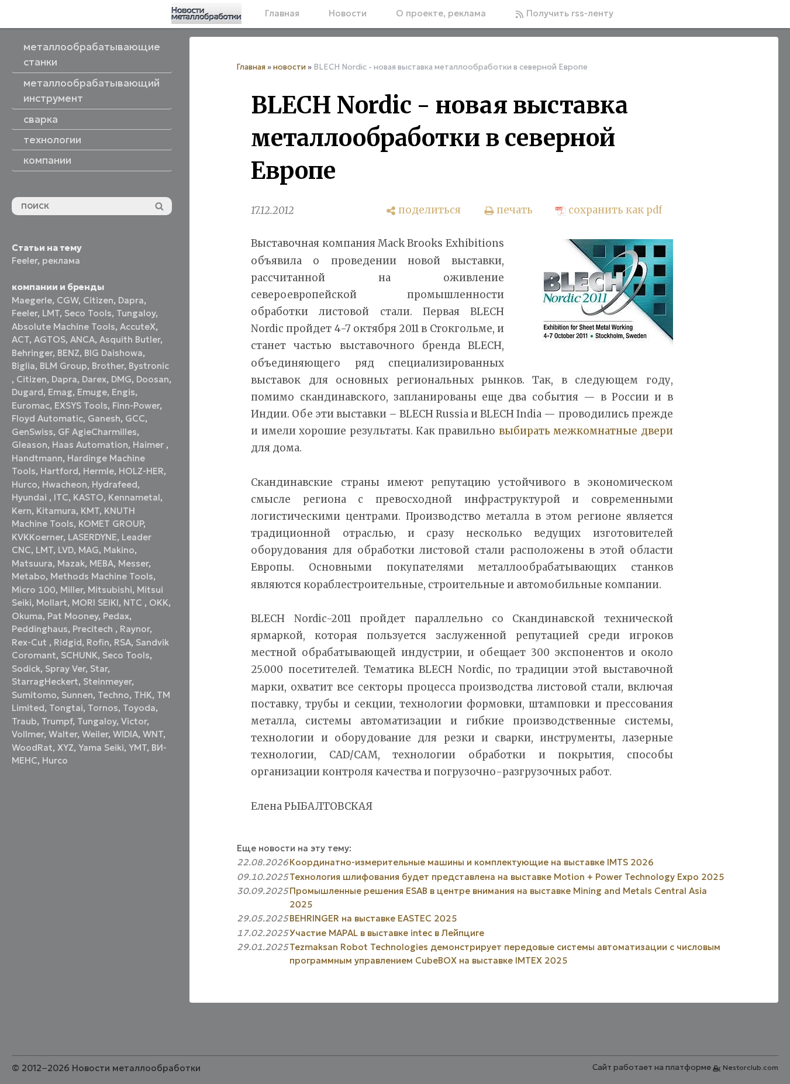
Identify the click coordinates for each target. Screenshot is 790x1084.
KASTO (88, 497)
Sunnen (77, 694)
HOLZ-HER (141, 471)
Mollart (51, 602)
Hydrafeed (114, 484)
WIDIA (125, 734)
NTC (133, 602)
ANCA (82, 339)
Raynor (135, 628)
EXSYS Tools (81, 405)
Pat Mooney (72, 616)
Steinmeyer (107, 681)
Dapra (131, 300)
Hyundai (30, 497)
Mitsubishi (110, 589)
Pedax (116, 616)
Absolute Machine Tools (63, 326)
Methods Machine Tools (101, 576)
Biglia (23, 365)
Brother (108, 365)
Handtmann (37, 458)
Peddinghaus (40, 628)
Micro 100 (34, 589)
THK (143, 694)
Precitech (94, 628)
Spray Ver (65, 668)
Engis (123, 392)
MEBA (101, 563)
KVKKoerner (37, 537)
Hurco (24, 484)
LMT (51, 313)
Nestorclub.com (750, 1067)
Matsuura (32, 563)
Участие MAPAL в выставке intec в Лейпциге (386, 932)
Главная (282, 13)
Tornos (103, 707)
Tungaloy (136, 313)
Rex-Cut (30, 642)
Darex (94, 379)
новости (289, 67)
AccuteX (138, 326)
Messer (133, 563)
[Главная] (206, 13)
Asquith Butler (129, 339)
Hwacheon (64, 484)
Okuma (27, 616)
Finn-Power (136, 405)
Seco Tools (88, 313)
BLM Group (63, 365)
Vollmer (28, 734)
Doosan (152, 379)
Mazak (71, 563)
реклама (61, 260)
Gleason (29, 444)
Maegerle (32, 300)
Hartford (59, 471)
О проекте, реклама (441, 13)
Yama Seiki (101, 747)
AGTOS (49, 339)
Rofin (98, 642)
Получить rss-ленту (568, 13)
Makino (119, 549)
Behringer (32, 352)
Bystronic (149, 365)
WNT (153, 734)
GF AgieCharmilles (97, 431)
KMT (90, 510)
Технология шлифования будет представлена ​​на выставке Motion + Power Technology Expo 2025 (507, 876)
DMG (121, 379)
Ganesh (104, 418)
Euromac (31, 405)
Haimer (149, 444)
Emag (60, 392)
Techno (113, 694)
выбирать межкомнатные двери (586, 430)
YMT (138, 747)
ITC (61, 497)
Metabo (29, 576)
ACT (20, 339)
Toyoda (139, 707)
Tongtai (66, 707)
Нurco (55, 760)
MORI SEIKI (95, 602)
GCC (135, 418)
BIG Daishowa (113, 352)
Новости (348, 13)
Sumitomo (34, 694)
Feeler (24, 260)
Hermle (98, 471)
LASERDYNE (92, 537)
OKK (158, 602)
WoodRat (32, 747)
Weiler (95, 734)
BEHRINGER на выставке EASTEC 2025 (373, 918)
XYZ (65, 747)
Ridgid (68, 642)
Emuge (92, 392)
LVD (66, 549)
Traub (24, 721)
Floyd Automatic (47, 418)
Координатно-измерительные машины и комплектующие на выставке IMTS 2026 (471, 862)
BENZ (68, 352)
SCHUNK (79, 655)
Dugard (27, 392)
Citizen (98, 300)
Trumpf (57, 721)
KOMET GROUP (110, 523)
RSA (122, 642)
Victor (134, 721)
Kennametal (134, 497)
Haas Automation (90, 444)
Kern (22, 510)
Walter (63, 734)
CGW (67, 300)
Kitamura (56, 510)
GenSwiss (32, 431)
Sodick (26, 668)
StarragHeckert (45, 681)
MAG (88, 549)
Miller (71, 589)
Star (99, 668)
